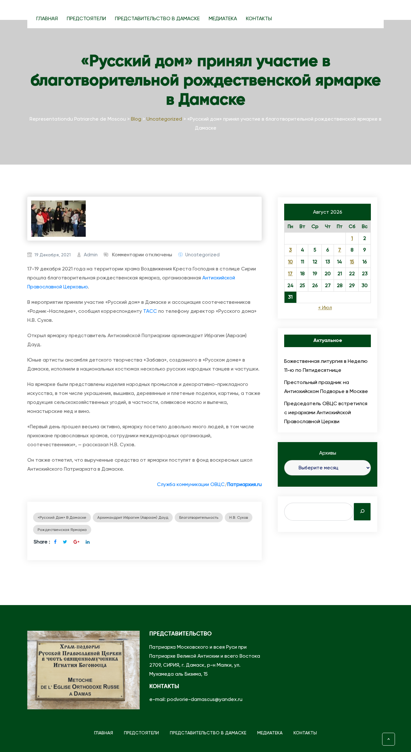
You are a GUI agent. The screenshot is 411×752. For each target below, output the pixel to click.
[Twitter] (65, 541)
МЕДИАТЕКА (223, 18)
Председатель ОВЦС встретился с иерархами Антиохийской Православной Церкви (325, 412)
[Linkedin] (88, 541)
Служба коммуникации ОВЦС (191, 484)
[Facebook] (55, 541)
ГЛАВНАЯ (47, 18)
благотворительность (198, 517)
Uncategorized (202, 255)
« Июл (325, 308)
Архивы (327, 453)
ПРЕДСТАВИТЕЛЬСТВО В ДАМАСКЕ (157, 18)
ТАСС (150, 311)
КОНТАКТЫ (259, 18)
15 (352, 262)
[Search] (362, 512)
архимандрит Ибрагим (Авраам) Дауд (132, 517)
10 (290, 262)
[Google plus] (76, 541)
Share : (42, 542)
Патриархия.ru (244, 484)
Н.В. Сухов (238, 517)
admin (91, 255)
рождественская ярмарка (62, 529)
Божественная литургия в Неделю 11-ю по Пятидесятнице (326, 365)
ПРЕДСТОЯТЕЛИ (86, 18)
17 (290, 274)
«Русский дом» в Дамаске (62, 517)
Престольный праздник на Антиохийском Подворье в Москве (326, 386)
